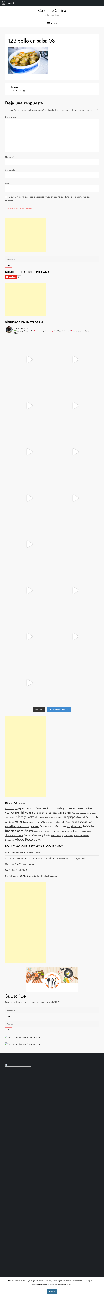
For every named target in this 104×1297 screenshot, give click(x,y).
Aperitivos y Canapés (32, 808)
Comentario (11, 117)
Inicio (38, 821)
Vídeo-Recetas (26, 839)
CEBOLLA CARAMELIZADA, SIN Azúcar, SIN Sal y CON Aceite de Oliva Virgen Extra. (45, 858)
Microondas (60, 822)
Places (68, 827)
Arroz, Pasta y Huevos (61, 808)
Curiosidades (91, 813)
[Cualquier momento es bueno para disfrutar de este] (28, 636)
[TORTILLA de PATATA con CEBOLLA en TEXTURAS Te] (75, 451)
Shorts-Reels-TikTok (14, 835)
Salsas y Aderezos (62, 831)
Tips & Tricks (67, 835)
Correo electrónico (14, 170)
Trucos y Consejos (81, 835)
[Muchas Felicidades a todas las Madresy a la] (75, 544)
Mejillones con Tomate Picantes (19, 864)
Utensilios (9, 840)
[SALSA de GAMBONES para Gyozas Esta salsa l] (75, 590)
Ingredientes (28, 822)
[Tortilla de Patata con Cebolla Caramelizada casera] (28, 359)
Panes (68, 822)
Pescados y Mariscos (52, 826)
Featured (81, 817)
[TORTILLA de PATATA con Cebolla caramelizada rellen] (28, 498)
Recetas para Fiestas (19, 830)
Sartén (76, 831)
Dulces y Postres (25, 817)
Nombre (9, 157)
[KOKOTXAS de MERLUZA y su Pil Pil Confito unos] (75, 359)
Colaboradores (79, 812)
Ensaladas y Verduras (48, 817)
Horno (19, 822)
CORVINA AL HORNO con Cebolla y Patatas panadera (31, 875)
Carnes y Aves (85, 808)
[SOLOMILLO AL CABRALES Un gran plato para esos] (75, 636)
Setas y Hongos (86, 831)
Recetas (89, 826)
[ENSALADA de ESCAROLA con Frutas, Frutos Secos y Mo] (28, 451)
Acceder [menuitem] (12, 3)
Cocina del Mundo (22, 813)
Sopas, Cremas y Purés (37, 835)
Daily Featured (9, 817)
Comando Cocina (52, 10)
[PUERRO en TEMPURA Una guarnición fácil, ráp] (28, 682)
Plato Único (76, 826)
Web (7, 183)
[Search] (8, 265)
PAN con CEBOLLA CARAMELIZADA (22, 852)
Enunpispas (69, 817)
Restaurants (47, 831)
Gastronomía (92, 817)
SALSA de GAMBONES (16, 870)
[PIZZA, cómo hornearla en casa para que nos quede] (28, 544)
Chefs (8, 812)
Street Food (56, 835)
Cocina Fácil (65, 813)
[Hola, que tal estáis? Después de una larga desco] (75, 405)
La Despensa (49, 821)
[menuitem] (3, 3)
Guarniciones (9, 822)
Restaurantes (38, 831)
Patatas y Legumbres (27, 826)
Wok (40, 840)
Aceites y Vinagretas (11, 809)
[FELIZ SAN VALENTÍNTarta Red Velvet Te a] (75, 498)
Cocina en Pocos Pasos (45, 813)
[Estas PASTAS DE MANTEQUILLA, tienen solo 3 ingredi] (28, 405)
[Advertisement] (25, 235)
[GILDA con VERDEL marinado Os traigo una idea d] (28, 590)
